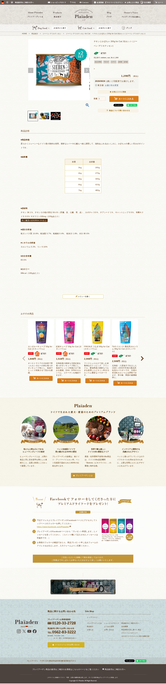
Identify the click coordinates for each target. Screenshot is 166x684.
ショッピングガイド (111, 623)
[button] (24, 358)
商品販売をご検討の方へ (130, 623)
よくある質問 (109, 626)
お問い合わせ (109, 630)
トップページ (92, 617)
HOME (24, 34)
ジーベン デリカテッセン (52, 34)
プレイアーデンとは (84, 475)
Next (86, 70)
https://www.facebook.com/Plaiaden (53, 527)
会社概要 (124, 626)
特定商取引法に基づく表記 (131, 630)
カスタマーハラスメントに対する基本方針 (135, 636)
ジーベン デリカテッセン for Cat (78, 34)
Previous (30, 70)
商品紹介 (35, 34)
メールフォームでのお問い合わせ (67, 645)
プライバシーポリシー (129, 633)
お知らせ (90, 630)
